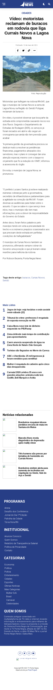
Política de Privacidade (15, 547)
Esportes (8, 582)
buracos (26, 278)
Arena (7, 508)
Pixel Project (32, 670)
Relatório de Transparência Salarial (21, 543)
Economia (9, 564)
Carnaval (10, 600)
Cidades (8, 578)
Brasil (8, 596)
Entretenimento (11, 575)
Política (8, 568)
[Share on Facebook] (17, 50)
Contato (8, 550)
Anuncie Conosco (12, 536)
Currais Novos (38, 278)
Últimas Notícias (12, 586)
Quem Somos (11, 540)
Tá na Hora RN (11, 522)
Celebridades (12, 603)
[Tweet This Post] (23, 50)
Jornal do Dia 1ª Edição (15, 515)
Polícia (7, 571)
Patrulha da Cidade (13, 518)
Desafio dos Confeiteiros (16, 511)
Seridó (6, 280)
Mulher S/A (11, 593)
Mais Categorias (12, 589)
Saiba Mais (27, 634)
